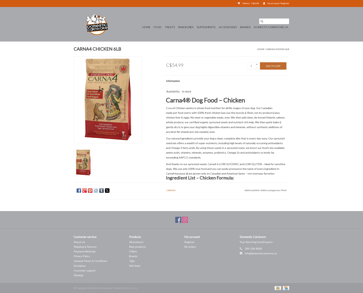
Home (146, 27)
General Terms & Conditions (90, 260)
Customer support (85, 270)
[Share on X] (107, 190)
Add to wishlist (252, 190)
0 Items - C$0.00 (250, 3)
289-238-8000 (253, 248)
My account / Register (278, 3)
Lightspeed (131, 288)
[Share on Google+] (84, 190)
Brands (245, 27)
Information (173, 80)
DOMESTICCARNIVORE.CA (271, 27)
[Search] (262, 21)
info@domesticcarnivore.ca (261, 253)
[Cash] (277, 287)
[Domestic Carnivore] (97, 24)
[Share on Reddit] (96, 190)
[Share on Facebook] (79, 190)
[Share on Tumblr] (101, 190)
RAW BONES (186, 27)
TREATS (170, 27)
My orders (190, 246)
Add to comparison (270, 190)
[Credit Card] (285, 287)
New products (137, 246)
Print (284, 190)
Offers (133, 251)
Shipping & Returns (85, 246)
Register (189, 242)
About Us (79, 242)
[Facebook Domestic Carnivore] (178, 220)
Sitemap (78, 275)
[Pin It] (90, 190)
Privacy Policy (82, 256)
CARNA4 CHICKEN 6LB (277, 49)
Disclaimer (80, 265)
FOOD (157, 27)
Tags (132, 260)
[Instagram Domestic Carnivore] (185, 220)
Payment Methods (85, 251)
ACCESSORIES (228, 27)
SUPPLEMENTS (206, 27)
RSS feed (134, 265)
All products (136, 242)
